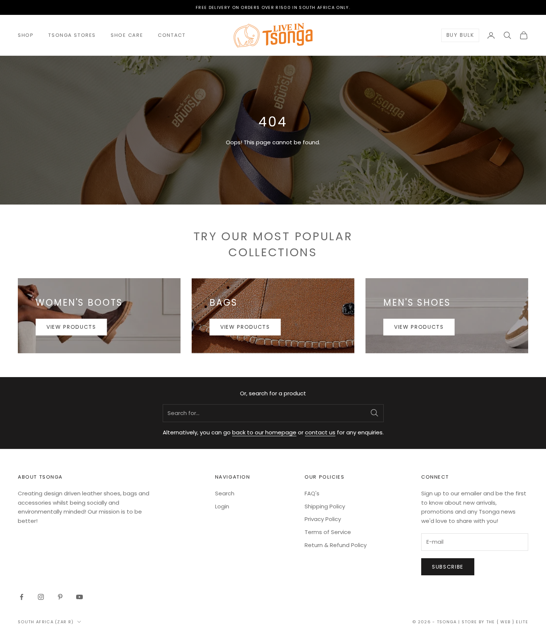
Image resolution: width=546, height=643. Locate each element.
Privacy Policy (323, 519)
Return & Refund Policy (336, 545)
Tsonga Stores (72, 35)
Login (222, 506)
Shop (25, 35)
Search (224, 493)
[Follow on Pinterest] (60, 597)
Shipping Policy (325, 506)
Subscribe (448, 566)
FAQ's (312, 493)
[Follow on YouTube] (79, 597)
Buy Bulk (460, 35)
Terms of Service (328, 532)
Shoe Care (127, 35)
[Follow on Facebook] (21, 597)
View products (71, 327)
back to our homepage (264, 432)
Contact (171, 35)
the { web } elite (507, 622)
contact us (320, 432)
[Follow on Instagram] (41, 597)
